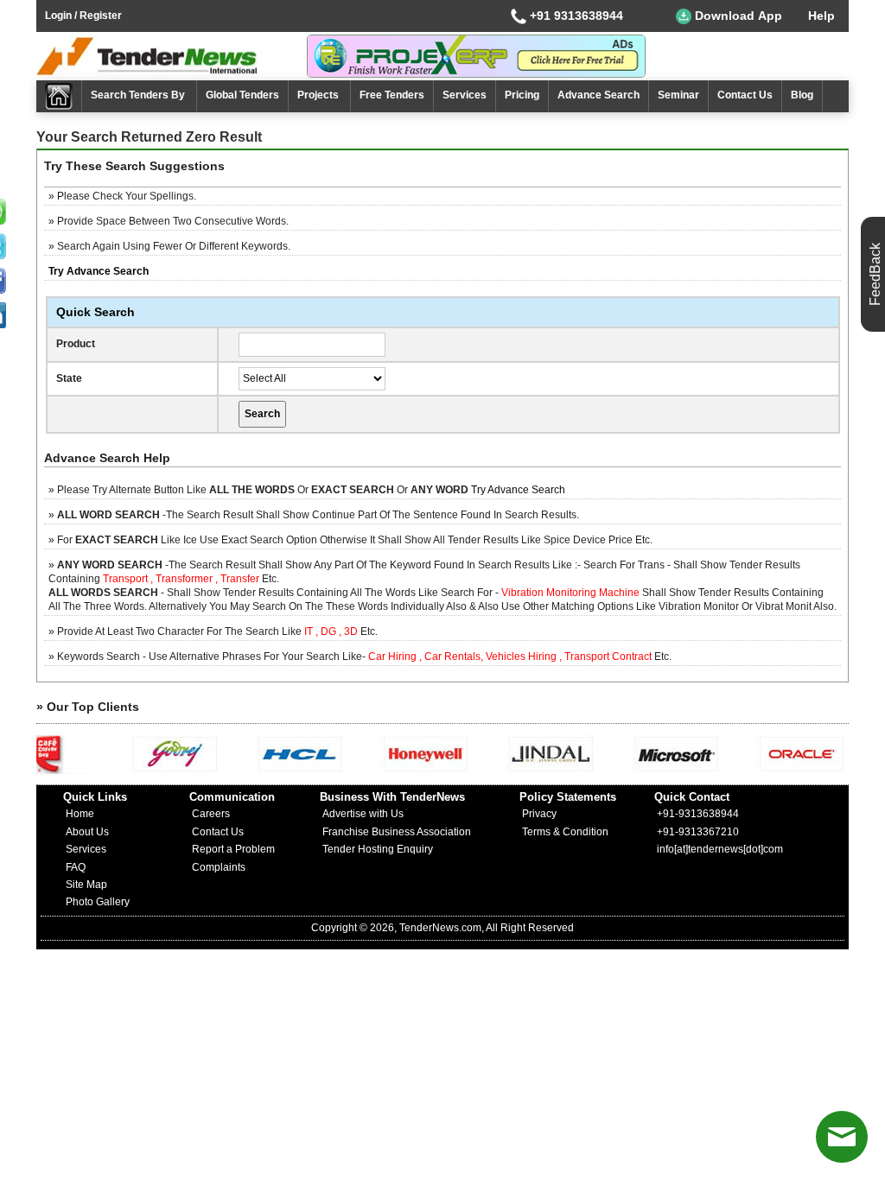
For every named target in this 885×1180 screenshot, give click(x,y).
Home (80, 814)
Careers (211, 814)
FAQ (76, 867)
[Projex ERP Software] (476, 55)
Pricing (522, 95)
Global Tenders (242, 95)
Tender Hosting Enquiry (377, 849)
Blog (802, 95)
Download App (736, 15)
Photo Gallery (98, 902)
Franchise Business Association (396, 832)
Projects (319, 95)
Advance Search (598, 95)
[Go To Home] (59, 96)
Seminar (678, 95)
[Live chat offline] (842, 1137)
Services (464, 95)
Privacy (539, 814)
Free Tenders (392, 95)
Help (821, 15)
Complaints (218, 867)
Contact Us (745, 95)
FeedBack (875, 274)
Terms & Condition (565, 832)
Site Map (86, 885)
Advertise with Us (363, 814)
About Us (87, 832)
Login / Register (83, 16)
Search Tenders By (139, 95)
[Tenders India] (171, 56)
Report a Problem (233, 849)
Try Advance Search (518, 490)
